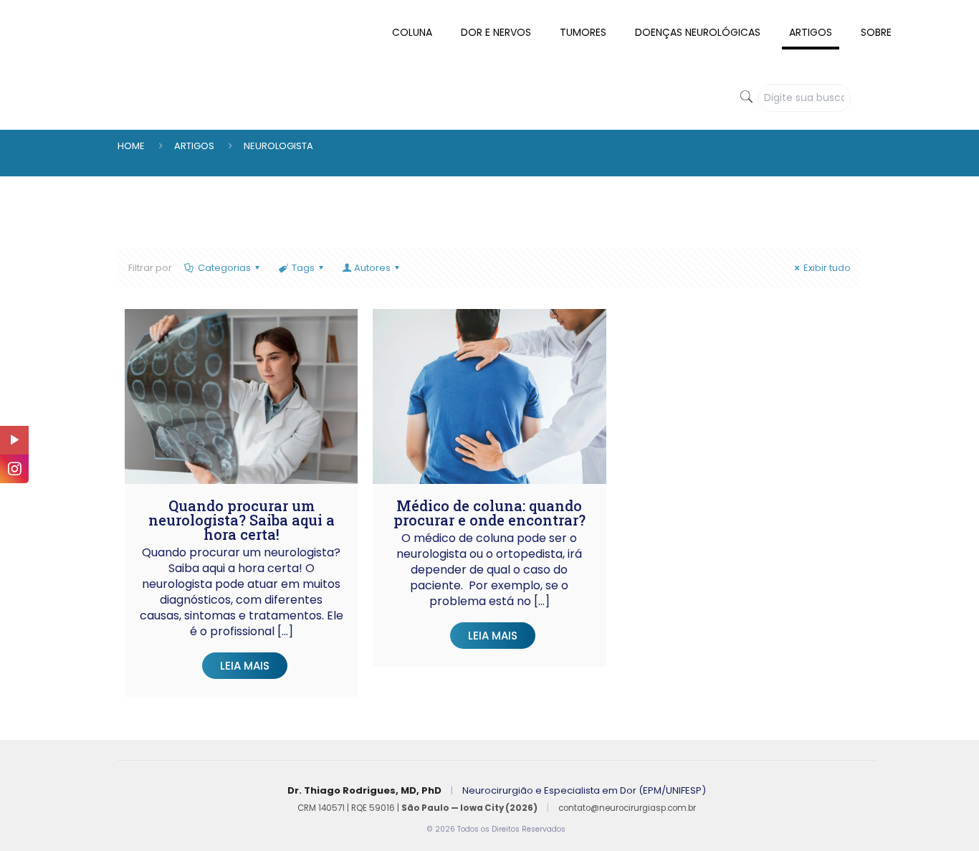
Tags (303, 268)
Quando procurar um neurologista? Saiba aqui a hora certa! (241, 519)
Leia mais (244, 665)
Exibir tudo (827, 268)
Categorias (224, 268)
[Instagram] (14, 469)
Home (131, 146)
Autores (372, 268)
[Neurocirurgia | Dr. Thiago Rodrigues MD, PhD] (64, 11)
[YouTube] (14, 440)
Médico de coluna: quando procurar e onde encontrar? (489, 512)
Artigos (194, 146)
